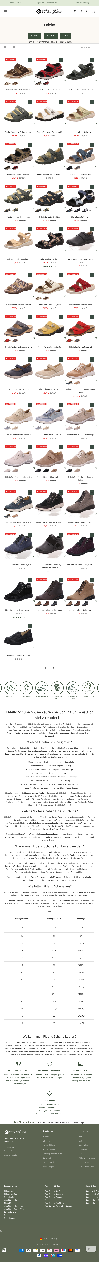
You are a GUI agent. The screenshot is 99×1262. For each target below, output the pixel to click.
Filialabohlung (49, 1149)
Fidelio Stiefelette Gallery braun (49, 610)
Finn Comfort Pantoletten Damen (58, 1206)
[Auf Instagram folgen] (1, 1231)
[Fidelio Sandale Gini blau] (69, 210)
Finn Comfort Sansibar (54, 1194)
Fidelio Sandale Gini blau (80, 217)
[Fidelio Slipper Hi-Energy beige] (54, 470)
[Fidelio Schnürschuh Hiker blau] (7, 428)
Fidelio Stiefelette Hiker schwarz (49, 522)
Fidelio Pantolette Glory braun (18, 90)
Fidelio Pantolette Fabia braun (18, 305)
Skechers (7, 1215)
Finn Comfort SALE (52, 1191)
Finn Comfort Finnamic (54, 1197)
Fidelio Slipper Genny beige (49, 389)
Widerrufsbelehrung (87, 1158)
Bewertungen (48, 1166)
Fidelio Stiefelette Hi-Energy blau (18, 565)
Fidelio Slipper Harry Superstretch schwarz (80, 260)
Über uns (46, 1141)
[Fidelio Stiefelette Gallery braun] (38, 603)
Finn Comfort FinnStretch (55, 1203)
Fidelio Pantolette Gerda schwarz (18, 347)
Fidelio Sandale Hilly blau (49, 217)
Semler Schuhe (10, 1212)
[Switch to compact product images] (14, 47)
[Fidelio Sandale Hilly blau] (7, 210)
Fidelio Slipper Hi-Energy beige (49, 477)
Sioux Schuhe (9, 1218)
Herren (50, 36)
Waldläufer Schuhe (11, 1200)
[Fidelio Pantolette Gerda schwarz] (15, 340)
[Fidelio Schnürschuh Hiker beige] (15, 428)
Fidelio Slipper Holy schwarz (18, 655)
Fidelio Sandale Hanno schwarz (80, 90)
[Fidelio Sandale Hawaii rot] (46, 83)
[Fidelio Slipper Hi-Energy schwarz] (38, 470)
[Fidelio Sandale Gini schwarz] (77, 210)
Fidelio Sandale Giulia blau (80, 174)
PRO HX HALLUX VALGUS (61, 42)
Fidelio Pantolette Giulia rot (80, 305)
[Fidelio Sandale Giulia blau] (77, 168)
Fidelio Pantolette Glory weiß (49, 305)
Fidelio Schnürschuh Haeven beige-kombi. (80, 390)
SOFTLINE (31, 42)
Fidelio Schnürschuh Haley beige (80, 435)
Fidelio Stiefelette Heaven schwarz (18, 610)
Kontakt (46, 1137)
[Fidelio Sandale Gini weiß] (85, 210)
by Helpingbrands (56, 1244)
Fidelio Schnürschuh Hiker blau (49, 435)
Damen (34, 36)
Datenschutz (84, 1145)
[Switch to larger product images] (5, 47)
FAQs (81, 1141)
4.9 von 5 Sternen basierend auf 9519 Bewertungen (61, 1122)
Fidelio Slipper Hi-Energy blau (19, 389)
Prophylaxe (49, 1200)
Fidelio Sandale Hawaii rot (49, 90)
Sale (66, 36)
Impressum (83, 1149)
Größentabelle (49, 1162)
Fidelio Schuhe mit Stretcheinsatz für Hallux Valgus (51, 781)
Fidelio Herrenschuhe (23, 733)
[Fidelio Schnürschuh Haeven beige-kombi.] (77, 382)
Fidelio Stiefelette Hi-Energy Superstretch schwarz (49, 566)
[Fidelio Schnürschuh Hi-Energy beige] (77, 470)
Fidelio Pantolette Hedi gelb (49, 347)
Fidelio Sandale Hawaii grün (18, 174)
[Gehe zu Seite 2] (61, 668)
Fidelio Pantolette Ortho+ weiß (49, 132)
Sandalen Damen (11, 1197)
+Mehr (92, 210)
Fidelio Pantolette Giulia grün (80, 132)
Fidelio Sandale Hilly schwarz (18, 217)
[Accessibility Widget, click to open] (4, 1250)
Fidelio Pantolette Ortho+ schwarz (18, 132)
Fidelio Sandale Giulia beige (18, 259)
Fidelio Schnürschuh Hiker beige (19, 435)
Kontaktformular (11, 1155)
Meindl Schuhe (10, 1203)
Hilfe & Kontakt (15, 3)
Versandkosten (84, 1162)
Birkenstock (9, 1191)
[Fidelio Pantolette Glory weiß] (7, 83)
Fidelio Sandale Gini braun (49, 259)
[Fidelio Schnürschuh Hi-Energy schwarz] (69, 470)
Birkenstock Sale (10, 1194)
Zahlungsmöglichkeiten (52, 1154)
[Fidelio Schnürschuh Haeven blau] (69, 382)
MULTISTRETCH (43, 42)
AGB (80, 1154)
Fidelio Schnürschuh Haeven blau (18, 522)
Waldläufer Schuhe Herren (15, 1206)
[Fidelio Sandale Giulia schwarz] (69, 168)
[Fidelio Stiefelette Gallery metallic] (54, 603)
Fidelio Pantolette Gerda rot (80, 347)
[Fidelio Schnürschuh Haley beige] (69, 428)
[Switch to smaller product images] (9, 47)
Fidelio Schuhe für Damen (38, 724)
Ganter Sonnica (92, 1197)
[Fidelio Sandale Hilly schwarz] (15, 210)
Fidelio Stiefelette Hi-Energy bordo (80, 565)
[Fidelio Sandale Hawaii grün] (38, 83)
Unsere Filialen (49, 1145)
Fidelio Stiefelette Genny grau (80, 522)
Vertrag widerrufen (86, 1166)
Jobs (80, 1137)
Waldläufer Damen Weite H (15, 1209)
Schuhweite (47, 1158)
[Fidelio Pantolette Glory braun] (15, 83)
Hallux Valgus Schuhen (36, 826)
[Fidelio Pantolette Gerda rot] (7, 340)
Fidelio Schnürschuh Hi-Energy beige (80, 478)
